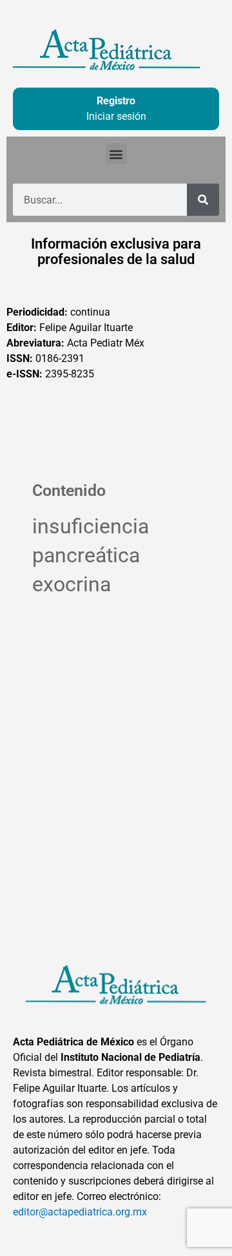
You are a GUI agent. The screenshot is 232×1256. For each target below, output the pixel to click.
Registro (116, 101)
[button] (116, 153)
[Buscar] (203, 200)
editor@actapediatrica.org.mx (80, 1212)
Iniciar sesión (116, 116)
